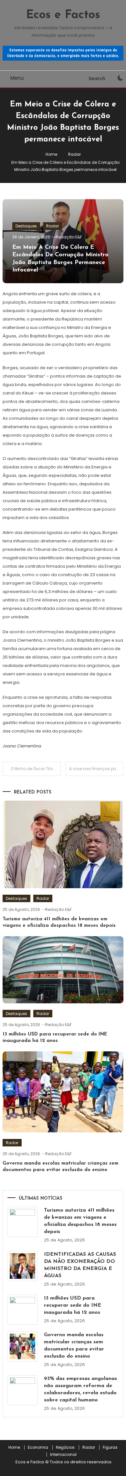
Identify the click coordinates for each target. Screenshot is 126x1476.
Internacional (63, 1454)
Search (97, 78)
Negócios (65, 1447)
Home (14, 1447)
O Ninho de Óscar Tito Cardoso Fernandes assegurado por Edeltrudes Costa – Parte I (36, 768)
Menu (17, 78)
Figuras (110, 1447)
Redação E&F (69, 237)
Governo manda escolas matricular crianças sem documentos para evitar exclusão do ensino (74, 1345)
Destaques (26, 226)
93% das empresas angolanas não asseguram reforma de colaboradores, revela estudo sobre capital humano (80, 1389)
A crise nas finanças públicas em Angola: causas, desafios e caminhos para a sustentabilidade (96, 768)
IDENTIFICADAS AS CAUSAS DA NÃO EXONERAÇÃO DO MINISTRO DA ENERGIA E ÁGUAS (80, 1265)
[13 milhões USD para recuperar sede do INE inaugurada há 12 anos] (22, 1310)
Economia (38, 1447)
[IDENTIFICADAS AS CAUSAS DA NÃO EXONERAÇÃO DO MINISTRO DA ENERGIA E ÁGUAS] (22, 1266)
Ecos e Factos (63, 15)
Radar (52, 226)
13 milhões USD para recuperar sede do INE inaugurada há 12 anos (72, 1305)
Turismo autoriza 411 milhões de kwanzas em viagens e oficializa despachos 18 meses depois (80, 1221)
